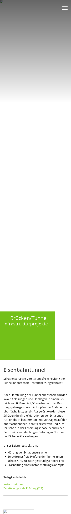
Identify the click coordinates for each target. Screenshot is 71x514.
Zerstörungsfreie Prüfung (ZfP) (23, 488)
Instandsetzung (13, 484)
